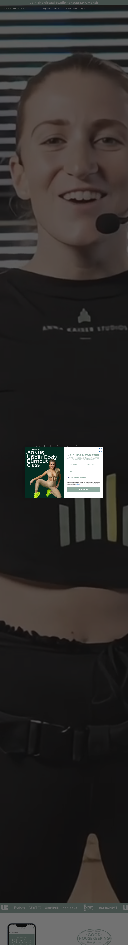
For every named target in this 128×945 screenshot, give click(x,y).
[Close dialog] (100, 450)
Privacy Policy (77, 484)
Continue (83, 489)
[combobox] (70, 477)
